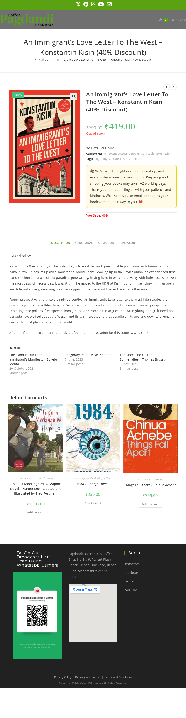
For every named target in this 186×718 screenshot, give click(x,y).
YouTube (131, 590)
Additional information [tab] (94, 243)
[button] (73, 96)
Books (135, 153)
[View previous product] (166, 87)
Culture (114, 159)
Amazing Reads (84, 478)
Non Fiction (163, 153)
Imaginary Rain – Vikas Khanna (88, 355)
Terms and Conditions (118, 677)
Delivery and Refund (87, 677)
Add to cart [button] (35, 512)
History (125, 159)
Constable (147, 153)
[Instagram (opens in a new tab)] (93, 4)
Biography (101, 159)
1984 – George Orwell (93, 484)
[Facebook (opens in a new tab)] (86, 4)
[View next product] (173, 87)
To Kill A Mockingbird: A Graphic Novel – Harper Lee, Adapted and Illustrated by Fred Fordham (35, 488)
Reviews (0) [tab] (127, 243)
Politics (136, 159)
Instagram (132, 564)
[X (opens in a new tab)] (78, 4)
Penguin (159, 479)
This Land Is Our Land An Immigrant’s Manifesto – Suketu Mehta (33, 359)
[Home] (35, 59)
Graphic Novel (45, 478)
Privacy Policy (62, 677)
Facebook (131, 572)
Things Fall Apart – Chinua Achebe (150, 485)
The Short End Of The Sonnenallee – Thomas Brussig (143, 357)
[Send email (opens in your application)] (108, 4)
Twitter (129, 581)
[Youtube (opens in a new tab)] (101, 4)
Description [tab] (60, 243)
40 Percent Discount (116, 153)
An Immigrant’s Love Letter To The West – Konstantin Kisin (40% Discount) (102, 59)
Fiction (31, 478)
